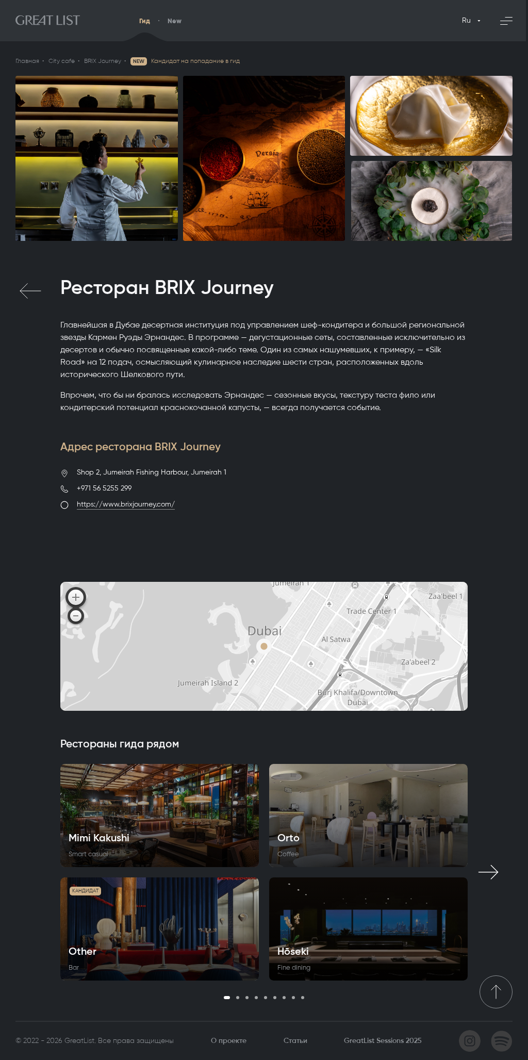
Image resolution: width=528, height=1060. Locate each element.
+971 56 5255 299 (104, 488)
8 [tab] (293, 997)
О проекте (228, 1040)
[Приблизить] (75, 597)
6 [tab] (274, 997)
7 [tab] (284, 997)
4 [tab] (256, 997)
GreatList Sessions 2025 (383, 1040)
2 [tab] (237, 997)
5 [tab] (265, 997)
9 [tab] (302, 997)
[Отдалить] (76, 616)
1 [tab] (227, 997)
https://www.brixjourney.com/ (126, 504)
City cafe (61, 60)
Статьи (295, 1040)
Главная (27, 60)
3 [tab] (247, 997)
